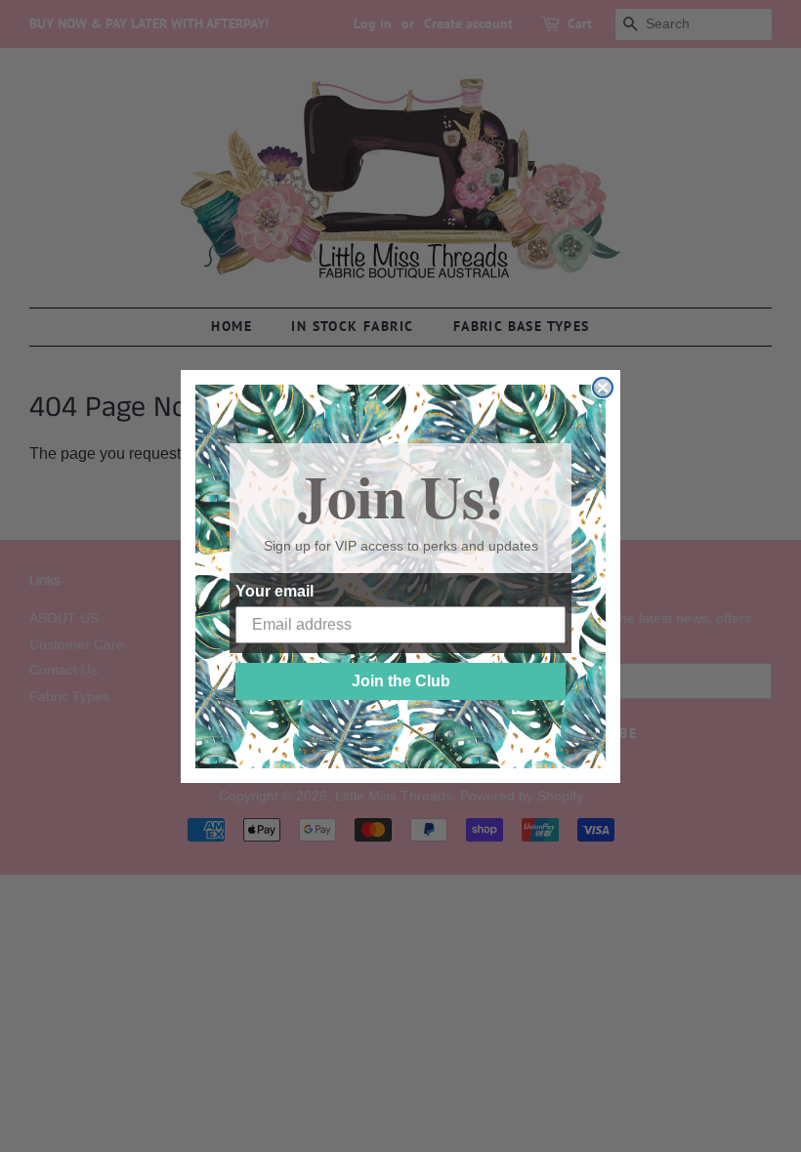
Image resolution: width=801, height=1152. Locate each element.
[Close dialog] (602, 387)
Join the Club (401, 681)
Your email (274, 591)
